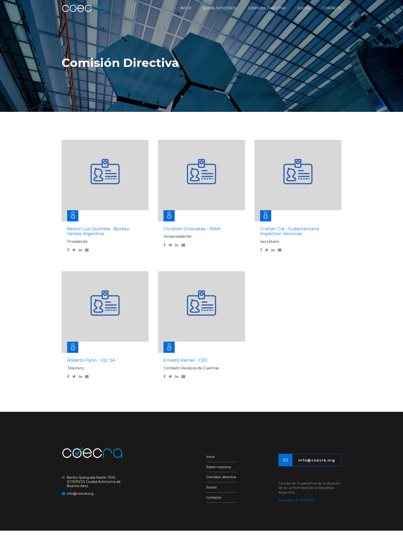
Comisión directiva (267, 8)
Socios (304, 8)
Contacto (331, 8)
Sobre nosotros (219, 8)
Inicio (185, 8)
